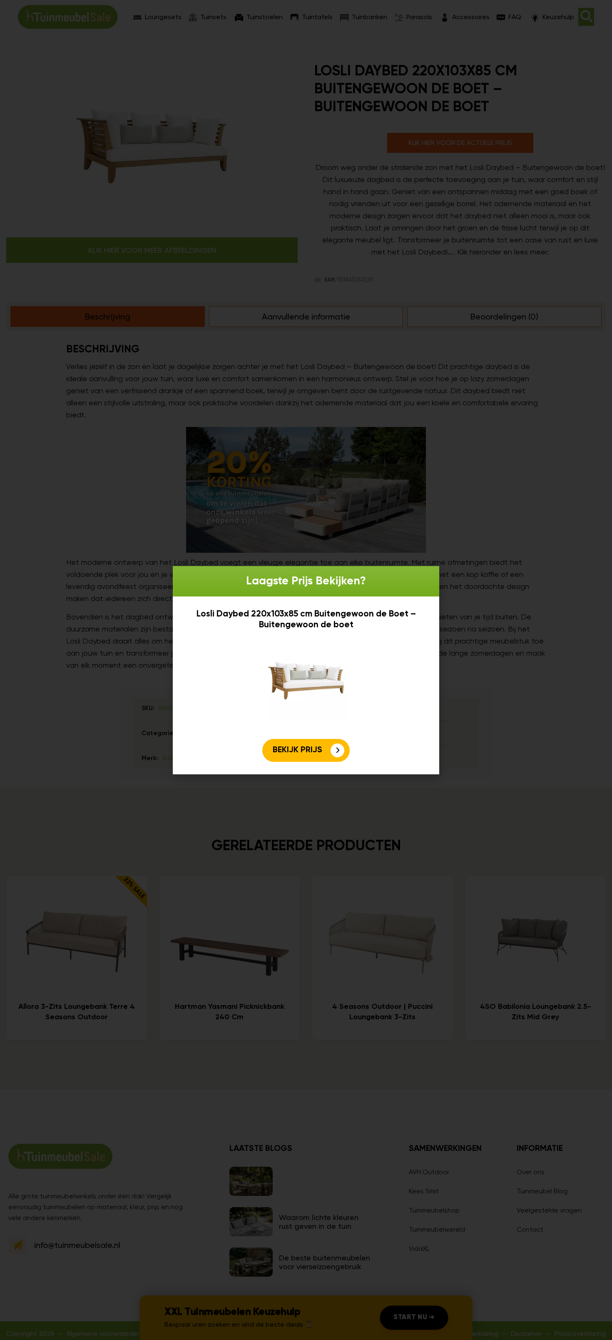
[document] (306, 670)
